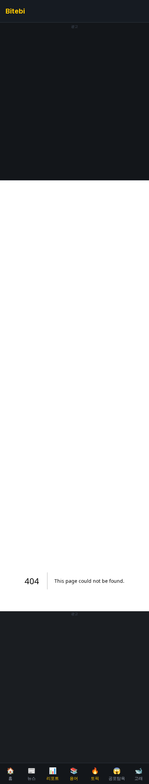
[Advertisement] (74, 103)
